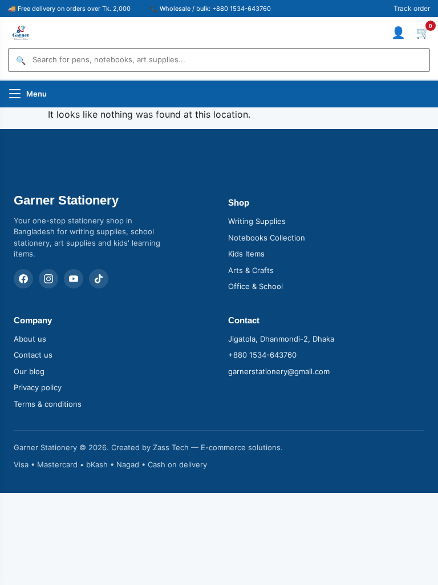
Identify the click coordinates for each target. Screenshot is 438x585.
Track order (412, 8)
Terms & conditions (48, 403)
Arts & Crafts (251, 270)
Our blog (29, 371)
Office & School (255, 286)
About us (30, 338)
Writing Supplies (257, 221)
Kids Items (246, 253)
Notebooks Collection (266, 237)
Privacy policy (38, 387)
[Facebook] (23, 279)
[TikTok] (98, 279)
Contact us (33, 354)
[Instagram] (48, 279)
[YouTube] (73, 279)
